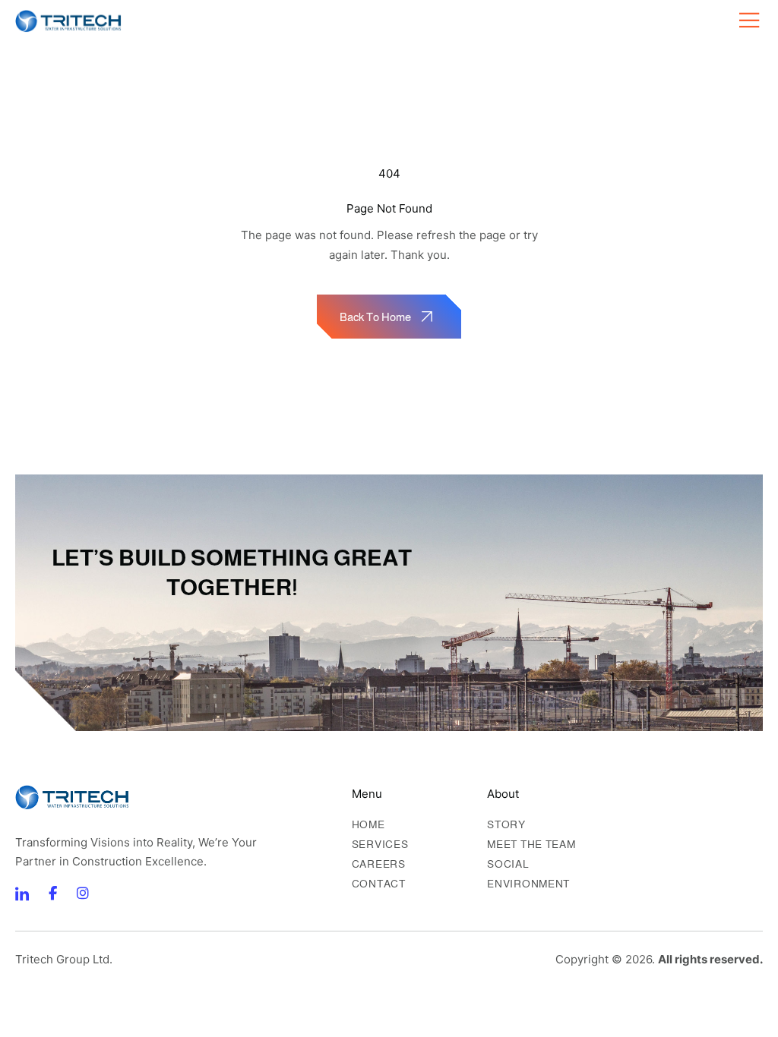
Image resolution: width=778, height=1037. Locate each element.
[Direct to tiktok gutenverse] (52, 893)
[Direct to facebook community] (22, 893)
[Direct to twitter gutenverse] (83, 893)
